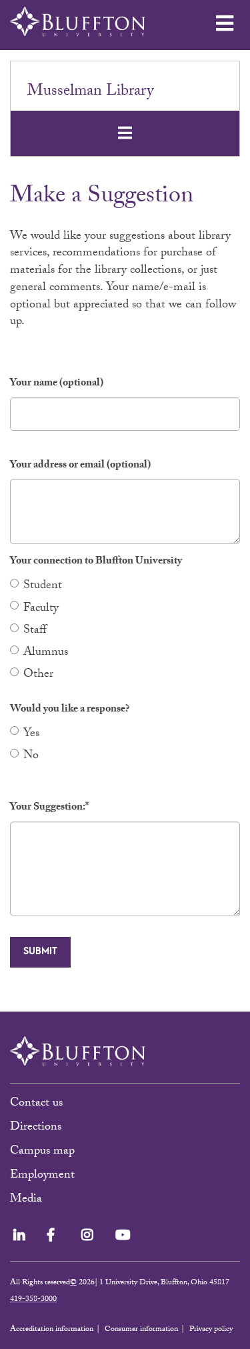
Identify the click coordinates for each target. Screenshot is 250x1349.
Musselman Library (90, 92)
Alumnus (45, 653)
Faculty (41, 609)
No (31, 756)
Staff (35, 631)
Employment (42, 1176)
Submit (40, 951)
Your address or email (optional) (80, 466)
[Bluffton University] (77, 22)
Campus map (42, 1152)
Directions (35, 1128)
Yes (31, 734)
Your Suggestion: (49, 808)
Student (42, 586)
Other (38, 675)
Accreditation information (51, 1329)
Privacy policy (211, 1329)
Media (27, 1200)
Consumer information (141, 1329)
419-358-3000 (33, 1299)
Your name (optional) (56, 384)
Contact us (36, 1104)
